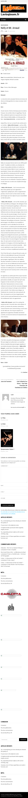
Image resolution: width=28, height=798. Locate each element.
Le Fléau (3, 418)
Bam (21, 796)
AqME (6, 31)
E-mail (3, 491)
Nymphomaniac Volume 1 (7, 449)
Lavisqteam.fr (10, 14)
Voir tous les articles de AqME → (18, 407)
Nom (2, 485)
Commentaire (4, 466)
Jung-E (13, 560)
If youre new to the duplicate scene (10, 525)
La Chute (3, 424)
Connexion (3, 576)
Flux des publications (6, 578)
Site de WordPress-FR (6, 583)
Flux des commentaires (7, 581)
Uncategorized (4, 25)
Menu (4, 19)
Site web (3, 498)
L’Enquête (13, 549)
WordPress (16, 796)
